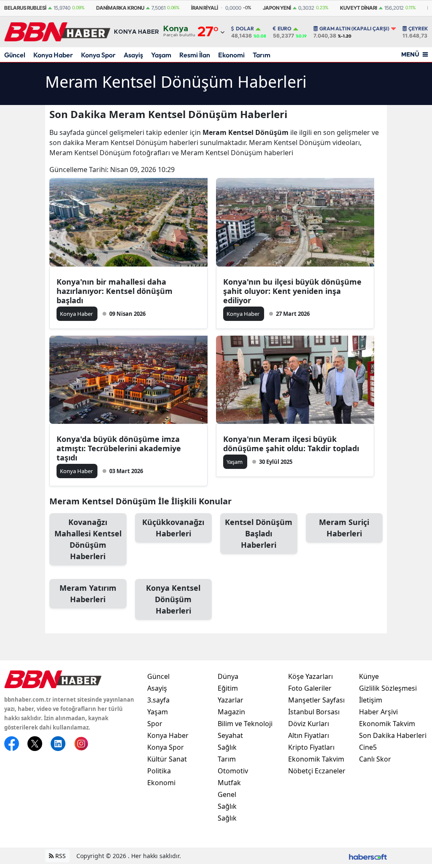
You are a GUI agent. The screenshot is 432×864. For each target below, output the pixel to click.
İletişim (370, 700)
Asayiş (133, 55)
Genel (227, 794)
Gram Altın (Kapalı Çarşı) (354, 28)
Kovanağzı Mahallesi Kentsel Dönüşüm (88, 539)
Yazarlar (230, 700)
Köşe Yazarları (310, 676)
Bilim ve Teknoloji (245, 723)
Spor (154, 723)
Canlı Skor (375, 759)
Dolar (245, 28)
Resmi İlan (194, 55)
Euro (285, 28)
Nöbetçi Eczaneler (317, 770)
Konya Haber (53, 55)
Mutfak (229, 782)
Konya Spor (98, 55)
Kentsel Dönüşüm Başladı (258, 533)
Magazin (231, 711)
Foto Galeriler (310, 688)
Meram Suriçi (344, 527)
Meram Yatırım (87, 593)
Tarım (261, 55)
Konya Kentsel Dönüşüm (173, 599)
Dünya (228, 676)
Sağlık (227, 747)
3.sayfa (158, 700)
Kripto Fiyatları (311, 747)
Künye (369, 676)
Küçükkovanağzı (173, 527)
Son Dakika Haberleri (393, 735)
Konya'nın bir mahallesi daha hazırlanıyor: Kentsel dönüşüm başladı (115, 291)
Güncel (14, 55)
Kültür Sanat (167, 759)
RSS (60, 856)
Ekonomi (231, 55)
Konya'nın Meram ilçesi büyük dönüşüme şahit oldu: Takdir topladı (291, 443)
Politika (159, 770)
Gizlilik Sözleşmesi (388, 688)
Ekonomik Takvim (316, 759)
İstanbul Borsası (314, 711)
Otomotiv (233, 770)
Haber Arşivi (378, 711)
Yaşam (161, 55)
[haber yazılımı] (368, 855)
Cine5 (368, 747)
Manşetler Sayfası (316, 700)
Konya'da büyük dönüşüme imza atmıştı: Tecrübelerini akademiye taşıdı (119, 448)
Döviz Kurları (308, 723)
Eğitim (228, 688)
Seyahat (230, 735)
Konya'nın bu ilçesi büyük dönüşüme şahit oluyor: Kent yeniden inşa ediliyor (292, 291)
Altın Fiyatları (308, 735)
